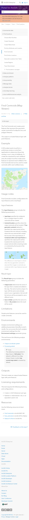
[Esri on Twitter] (2, 510)
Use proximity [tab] (8, 80)
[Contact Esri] (11, 510)
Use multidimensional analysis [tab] (12, 94)
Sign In (26, 2)
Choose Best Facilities (10, 37)
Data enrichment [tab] (8, 73)
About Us (4, 490)
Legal (16, 516)
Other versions (15, 114)
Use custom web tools (8, 98)
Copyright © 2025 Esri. (7, 514)
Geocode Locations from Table (13, 59)
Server (3, 451)
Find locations (20, 24)
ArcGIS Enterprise (9, 2)
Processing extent (10, 346)
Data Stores (4, 453)
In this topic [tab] (5, 121)
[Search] (20, 2)
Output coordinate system (12, 343)
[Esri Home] (5, 504)
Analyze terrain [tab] (8, 87)
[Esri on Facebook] (5, 510)
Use (2, 24)
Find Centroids (8, 51)
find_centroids (9, 416)
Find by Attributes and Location (13, 48)
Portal (3, 448)
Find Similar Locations (10, 55)
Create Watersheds (9, 44)
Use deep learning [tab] (9, 91)
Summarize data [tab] (8, 30)
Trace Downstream (9, 66)
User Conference (6, 498)
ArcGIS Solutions (6, 481)
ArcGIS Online (5, 468)
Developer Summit (6, 501)
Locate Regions (8, 62)
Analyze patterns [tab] (8, 76)
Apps (3, 459)
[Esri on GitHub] (8, 510)
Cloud (3, 456)
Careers (3, 493)
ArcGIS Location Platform (8, 476)
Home (3, 446)
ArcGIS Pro (4, 471)
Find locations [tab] (8, 34)
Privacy (3, 516)
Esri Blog (4, 496)
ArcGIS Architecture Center (9, 484)
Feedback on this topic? (20, 427)
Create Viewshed (9, 41)
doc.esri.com (6, 20)
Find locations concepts (13, 69)
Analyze (7, 24)
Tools (13, 24)
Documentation (6, 461)
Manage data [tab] (8, 84)
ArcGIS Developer (6, 478)
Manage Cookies (10, 516)
